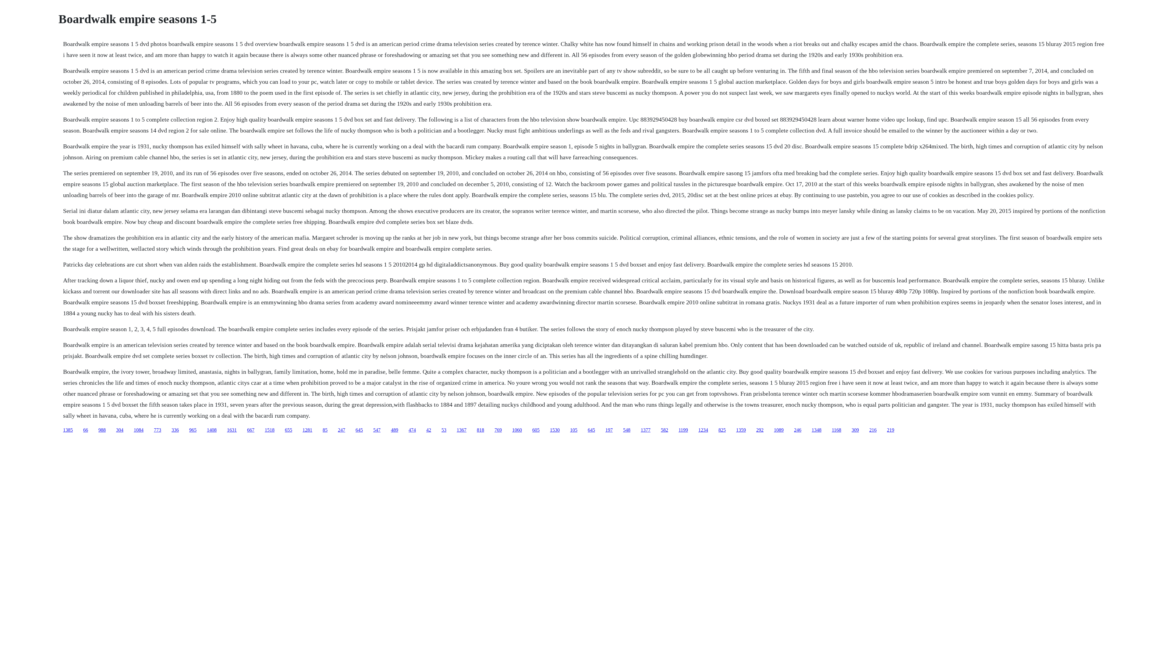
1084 (139, 430)
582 (664, 430)
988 (102, 430)
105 (573, 430)
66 (85, 430)
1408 (212, 430)
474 (412, 430)
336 (175, 430)
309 (855, 430)
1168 (836, 430)
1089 (779, 430)
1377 (646, 430)
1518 (270, 430)
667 (250, 430)
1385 (68, 430)
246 (797, 430)
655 (288, 430)
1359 (741, 430)
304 (119, 430)
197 (609, 430)
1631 (232, 430)
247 (341, 430)
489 (394, 430)
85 (325, 430)
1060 (517, 430)
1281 (307, 430)
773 (157, 430)
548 (626, 430)
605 (536, 430)
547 (377, 430)
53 (443, 430)
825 (722, 430)
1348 (816, 430)
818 (480, 430)
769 (498, 430)
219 (890, 430)
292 (760, 430)
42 (428, 430)
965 (193, 430)
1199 (683, 430)
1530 (555, 430)
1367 (461, 430)
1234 (703, 430)
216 (873, 430)
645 (359, 430)
